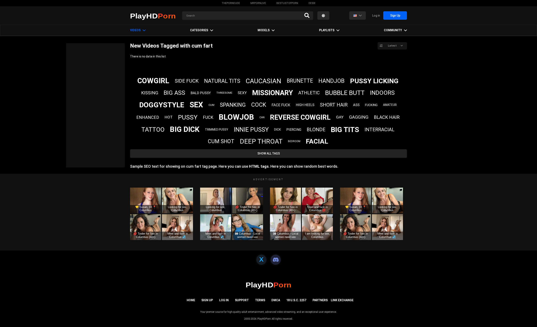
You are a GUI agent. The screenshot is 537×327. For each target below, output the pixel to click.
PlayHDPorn (264, 318)
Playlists (326, 30)
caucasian (263, 81)
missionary (272, 93)
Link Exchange (342, 300)
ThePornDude (231, 3)
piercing (293, 130)
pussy (187, 117)
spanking (233, 105)
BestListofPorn (287, 3)
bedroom (294, 141)
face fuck (281, 105)
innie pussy (251, 129)
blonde (316, 129)
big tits (345, 129)
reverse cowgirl (300, 117)
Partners (320, 300)
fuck (208, 117)
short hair (334, 105)
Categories (199, 30)
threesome (224, 92)
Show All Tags (268, 153)
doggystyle (161, 105)
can (262, 117)
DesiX (312, 3)
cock (258, 104)
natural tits (222, 81)
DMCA (275, 300)
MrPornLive (258, 3)
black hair (387, 117)
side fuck (187, 81)
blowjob (236, 117)
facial (317, 141)
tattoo (152, 129)
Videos (135, 30)
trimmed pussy (216, 129)
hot (168, 117)
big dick (184, 129)
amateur (390, 104)
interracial (380, 129)
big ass (174, 92)
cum (211, 104)
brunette (300, 81)
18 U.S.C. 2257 (296, 300)
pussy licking (374, 81)
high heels (305, 105)
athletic (309, 92)
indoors (382, 92)
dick (277, 129)
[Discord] (276, 260)
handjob (331, 81)
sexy (242, 93)
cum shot (221, 141)
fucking (371, 105)
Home (191, 300)
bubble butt (345, 92)
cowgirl (153, 81)
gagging (358, 117)
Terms (260, 300)
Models (264, 30)
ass (356, 105)
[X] (261, 260)
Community (393, 30)
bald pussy (201, 93)
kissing (149, 92)
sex (196, 104)
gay (340, 117)
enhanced (147, 117)
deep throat (261, 141)
